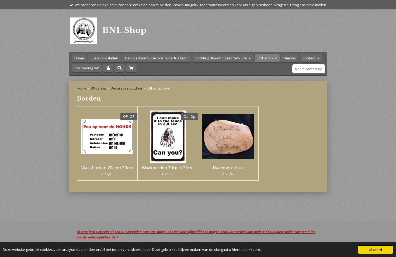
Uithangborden (159, 88)
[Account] (108, 68)
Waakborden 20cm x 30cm (107, 167)
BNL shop (98, 88)
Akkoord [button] (375, 250)
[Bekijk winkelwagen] (131, 68)
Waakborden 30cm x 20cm (167, 167)
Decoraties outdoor (127, 88)
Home (81, 88)
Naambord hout (228, 167)
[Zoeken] (119, 68)
